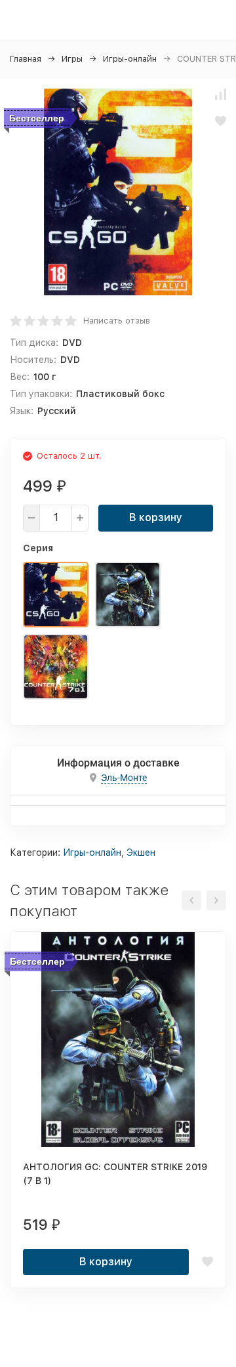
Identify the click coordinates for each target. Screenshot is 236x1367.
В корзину (155, 517)
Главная (25, 59)
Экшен (141, 852)
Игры (72, 59)
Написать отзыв (116, 321)
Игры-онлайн (130, 59)
